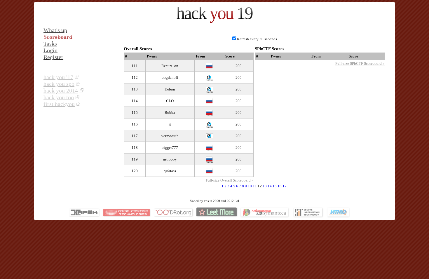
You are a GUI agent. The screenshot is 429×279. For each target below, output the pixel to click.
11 (255, 186)
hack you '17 (58, 77)
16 (280, 186)
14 (270, 186)
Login (50, 50)
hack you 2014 (60, 90)
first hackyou (59, 104)
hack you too (58, 97)
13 (265, 186)
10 (250, 186)
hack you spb (58, 84)
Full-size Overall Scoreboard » (230, 180)
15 (275, 186)
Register (53, 57)
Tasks (50, 43)
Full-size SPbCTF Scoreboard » (360, 63)
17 (284, 186)
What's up (55, 30)
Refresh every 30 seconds (257, 39)
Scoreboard (57, 37)
